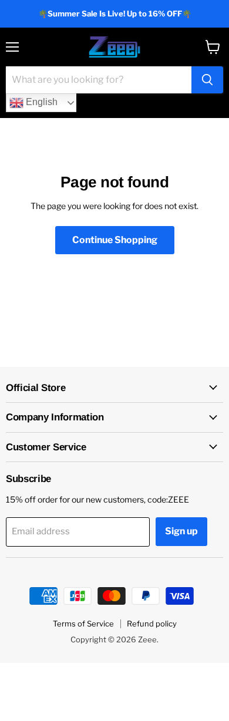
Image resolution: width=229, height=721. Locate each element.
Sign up (181, 531)
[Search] (207, 79)
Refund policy (152, 623)
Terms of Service (83, 623)
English (40, 102)
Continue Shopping (114, 239)
